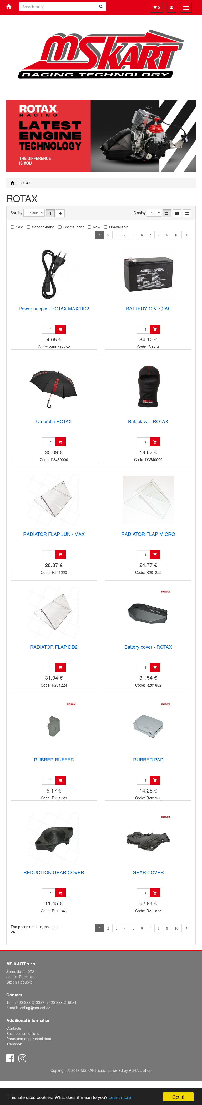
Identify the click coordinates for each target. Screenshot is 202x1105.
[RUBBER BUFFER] (54, 725)
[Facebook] (10, 1057)
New (96, 226)
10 (176, 235)
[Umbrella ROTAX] (54, 387)
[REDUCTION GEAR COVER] (54, 838)
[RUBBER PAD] (148, 725)
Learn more (120, 1097)
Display (140, 212)
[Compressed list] (187, 213)
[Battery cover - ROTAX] (148, 612)
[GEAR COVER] (148, 838)
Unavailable (119, 226)
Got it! (178, 1096)
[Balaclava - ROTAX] (148, 387)
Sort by (16, 212)
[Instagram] (22, 1057)
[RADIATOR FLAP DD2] (54, 612)
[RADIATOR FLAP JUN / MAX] (54, 500)
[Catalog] (167, 213)
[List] (177, 213)
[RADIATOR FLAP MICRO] (148, 500)
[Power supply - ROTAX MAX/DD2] (54, 274)
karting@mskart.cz (34, 1007)
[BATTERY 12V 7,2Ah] (148, 274)
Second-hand (43, 226)
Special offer (73, 226)
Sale (19, 226)
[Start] (12, 182)
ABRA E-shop (140, 1070)
